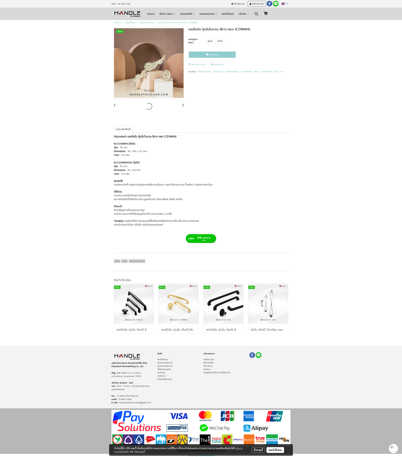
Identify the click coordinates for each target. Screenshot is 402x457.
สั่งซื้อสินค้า (213, 54)
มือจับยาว (162, 376)
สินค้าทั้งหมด (228, 14)
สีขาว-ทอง (278, 71)
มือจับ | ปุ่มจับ (166, 14)
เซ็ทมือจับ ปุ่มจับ (204, 71)
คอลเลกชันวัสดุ (207, 14)
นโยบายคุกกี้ (139, 451)
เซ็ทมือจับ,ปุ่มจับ (164, 369)
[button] (256, 14)
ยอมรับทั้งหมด (275, 450)
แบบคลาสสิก (247, 71)
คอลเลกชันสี (186, 14)
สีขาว (256, 71)
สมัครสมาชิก (257, 3)
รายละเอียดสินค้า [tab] (123, 129)
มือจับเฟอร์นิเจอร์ (165, 362)
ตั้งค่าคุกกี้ (258, 450)
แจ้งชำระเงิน (208, 359)
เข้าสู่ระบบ (239, 3)
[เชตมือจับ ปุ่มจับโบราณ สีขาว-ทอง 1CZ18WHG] (149, 63)
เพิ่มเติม (243, 14)
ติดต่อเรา (207, 369)
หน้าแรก (151, 14)
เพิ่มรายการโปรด (198, 64)
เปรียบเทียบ (218, 64)
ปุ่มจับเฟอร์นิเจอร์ (165, 366)
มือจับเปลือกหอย (165, 379)
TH (286, 4)
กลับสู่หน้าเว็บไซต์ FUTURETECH (216, 372)
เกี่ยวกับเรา (208, 366)
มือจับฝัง (161, 372)
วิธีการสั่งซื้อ (208, 362)
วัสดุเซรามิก (218, 71)
